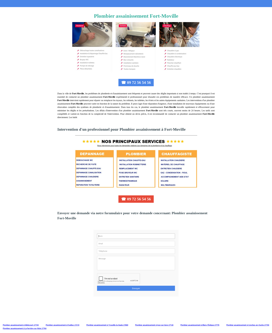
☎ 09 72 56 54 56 (136, 82)
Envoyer (136, 288)
